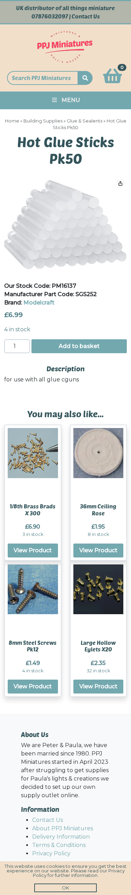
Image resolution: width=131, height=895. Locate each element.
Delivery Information (61, 836)
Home (12, 121)
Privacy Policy (51, 853)
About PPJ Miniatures (62, 828)
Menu (70, 100)
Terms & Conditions (59, 845)
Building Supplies (43, 121)
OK (65, 887)
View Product (33, 550)
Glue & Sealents (84, 121)
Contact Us (86, 16)
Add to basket (79, 346)
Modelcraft (38, 302)
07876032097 (49, 16)
